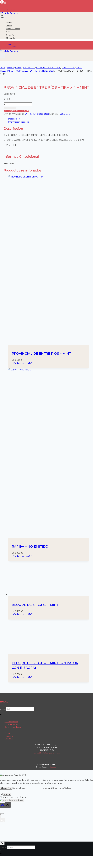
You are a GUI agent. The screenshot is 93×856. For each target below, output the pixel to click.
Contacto (10, 35)
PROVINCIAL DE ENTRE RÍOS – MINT (41, 353)
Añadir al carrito (10, 108)
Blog (8, 32)
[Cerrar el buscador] (2, 843)
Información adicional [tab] (19, 122)
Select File (6, 794)
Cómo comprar (11, 724)
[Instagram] (5, 3)
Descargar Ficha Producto (16, 111)
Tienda (9, 26)
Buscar (3, 709)
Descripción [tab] (14, 119)
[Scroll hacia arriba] (2, 805)
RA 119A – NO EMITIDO (30, 546)
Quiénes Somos (13, 29)
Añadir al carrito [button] (20, 363)
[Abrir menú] (2, 55)
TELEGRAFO (65, 114)
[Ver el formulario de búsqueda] (2, 17)
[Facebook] (2, 3)
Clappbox (53, 767)
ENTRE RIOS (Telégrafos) (37, 114)
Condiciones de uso (13, 727)
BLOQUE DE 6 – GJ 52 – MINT (35, 605)
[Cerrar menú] (0, 816)
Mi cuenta (9, 736)
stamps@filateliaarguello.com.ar (46, 753)
